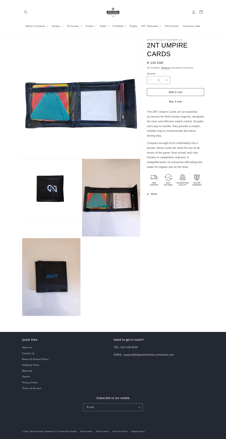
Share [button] (154, 194)
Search (26, 376)
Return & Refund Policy (35, 359)
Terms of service (120, 431)
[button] (25, 12)
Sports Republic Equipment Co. (44, 431)
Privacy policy (102, 431)
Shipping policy (138, 431)
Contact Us (28, 353)
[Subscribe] (139, 407)
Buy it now (175, 101)
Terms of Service (31, 388)
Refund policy (86, 431)
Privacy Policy (30, 382)
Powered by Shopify (68, 431)
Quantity (151, 73)
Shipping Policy (30, 365)
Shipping (165, 68)
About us (27, 347)
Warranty (27, 370)
